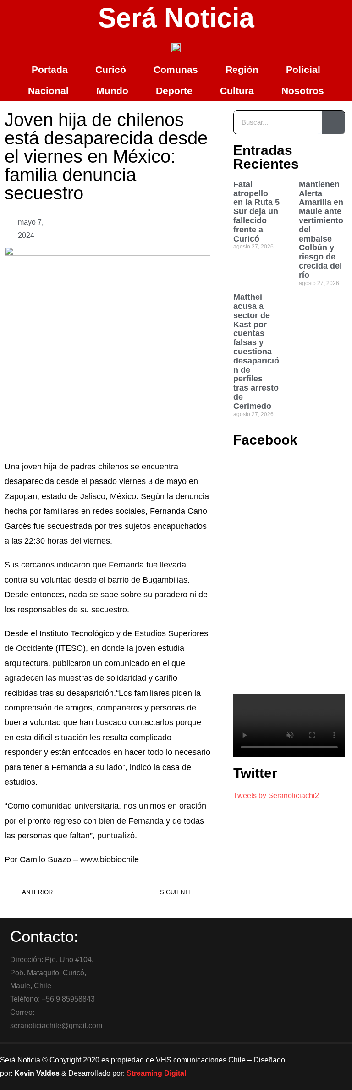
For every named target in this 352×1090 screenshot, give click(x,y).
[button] (154, 229)
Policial (303, 69)
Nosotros (302, 90)
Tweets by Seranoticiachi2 (276, 795)
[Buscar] (333, 122)
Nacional (48, 90)
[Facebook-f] (306, 1055)
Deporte (174, 90)
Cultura (237, 90)
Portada (50, 69)
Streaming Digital (156, 1073)
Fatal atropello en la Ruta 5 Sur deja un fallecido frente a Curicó (256, 211)
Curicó (110, 69)
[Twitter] (331, 1055)
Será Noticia (176, 18)
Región (242, 69)
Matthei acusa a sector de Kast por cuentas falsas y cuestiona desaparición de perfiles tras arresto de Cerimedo (256, 351)
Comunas (176, 69)
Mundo (112, 90)
